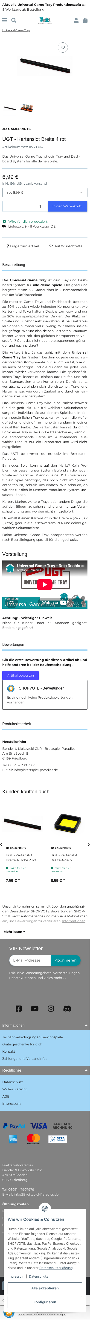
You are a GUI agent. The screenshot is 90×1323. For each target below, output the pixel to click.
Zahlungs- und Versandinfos (24, 1059)
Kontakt (8, 1051)
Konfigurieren (45, 1302)
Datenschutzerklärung (56, 1268)
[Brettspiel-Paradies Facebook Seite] (18, 1008)
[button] (76, 20)
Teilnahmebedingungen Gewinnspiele (32, 1037)
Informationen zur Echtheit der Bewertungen (42, 1314)
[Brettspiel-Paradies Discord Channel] (67, 1008)
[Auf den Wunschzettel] (63, 47)
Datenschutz (38, 1276)
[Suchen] (13, 20)
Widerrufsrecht (14, 1089)
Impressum (16, 1276)
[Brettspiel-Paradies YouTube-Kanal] (34, 1008)
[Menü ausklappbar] (4, 20)
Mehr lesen (13, 932)
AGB (6, 1096)
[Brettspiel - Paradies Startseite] (45, 20)
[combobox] (44, 192)
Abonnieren (66, 960)
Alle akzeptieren (45, 1288)
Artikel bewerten (20, 675)
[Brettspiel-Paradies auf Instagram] (50, 1008)
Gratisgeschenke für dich (22, 1044)
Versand (40, 183)
